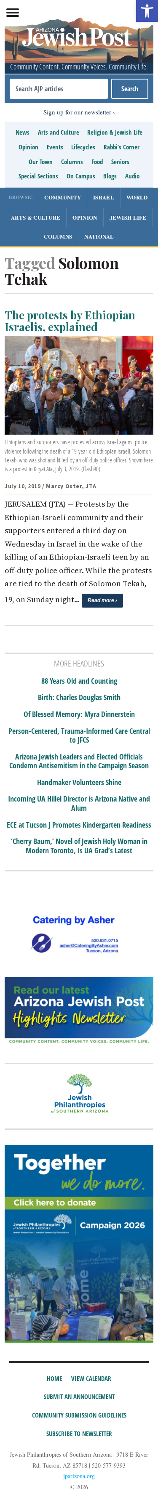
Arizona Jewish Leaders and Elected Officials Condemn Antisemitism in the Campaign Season (79, 761)
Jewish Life (128, 217)
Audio (132, 176)
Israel (103, 197)
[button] (147, 11)
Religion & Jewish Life (114, 132)
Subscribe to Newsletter (79, 1433)
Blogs (110, 176)
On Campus (81, 176)
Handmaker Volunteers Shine (79, 782)
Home (54, 1378)
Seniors (120, 161)
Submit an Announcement (79, 1396)
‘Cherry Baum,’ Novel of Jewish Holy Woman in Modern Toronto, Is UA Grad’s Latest (79, 846)
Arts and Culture (58, 132)
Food (97, 161)
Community (62, 197)
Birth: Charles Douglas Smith (79, 697)
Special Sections (38, 176)
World (137, 197)
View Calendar (91, 1378)
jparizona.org (79, 1476)
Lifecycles (83, 147)
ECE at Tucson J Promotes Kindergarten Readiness (79, 825)
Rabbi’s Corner (121, 147)
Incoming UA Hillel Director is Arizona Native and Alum (79, 803)
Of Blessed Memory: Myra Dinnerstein (79, 714)
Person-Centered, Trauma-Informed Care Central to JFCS (79, 736)
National (99, 236)
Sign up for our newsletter (77, 112)
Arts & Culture (35, 217)
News (22, 132)
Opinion (28, 147)
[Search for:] (59, 89)
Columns (72, 161)
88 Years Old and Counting (79, 681)
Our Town (41, 161)
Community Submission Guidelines (79, 1415)
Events (55, 147)
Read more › (102, 600)
